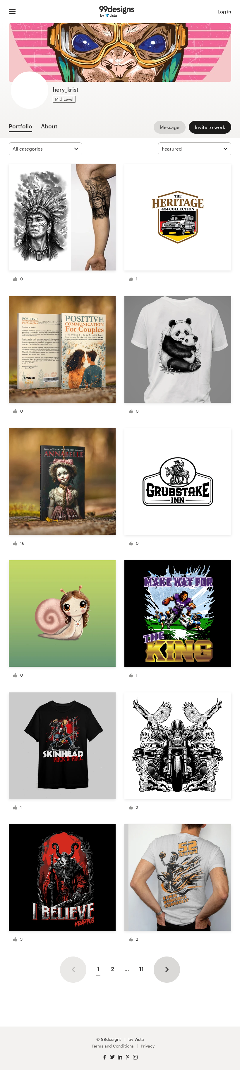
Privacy (148, 1045)
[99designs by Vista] (116, 12)
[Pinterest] (127, 1057)
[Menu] (12, 12)
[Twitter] (112, 1057)
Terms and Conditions (113, 1045)
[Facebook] (104, 1057)
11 (141, 969)
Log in (224, 11)
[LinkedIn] (120, 1057)
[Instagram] (135, 1057)
